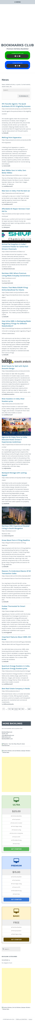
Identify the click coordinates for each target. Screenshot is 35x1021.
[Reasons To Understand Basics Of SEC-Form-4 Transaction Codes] (16, 586)
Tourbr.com (5, 733)
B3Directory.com (6, 737)
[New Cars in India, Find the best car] (16, 197)
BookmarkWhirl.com (7, 738)
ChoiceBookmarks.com (8, 735)
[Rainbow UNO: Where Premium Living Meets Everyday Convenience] (16, 278)
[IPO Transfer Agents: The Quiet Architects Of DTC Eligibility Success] (16, 118)
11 (9, 709)
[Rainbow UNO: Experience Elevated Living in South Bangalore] (16, 522)
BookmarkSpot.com (7, 732)
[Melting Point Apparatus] (16, 151)
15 (22, 709)
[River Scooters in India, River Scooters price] (16, 406)
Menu (18, 2)
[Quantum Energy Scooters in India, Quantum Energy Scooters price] (16, 675)
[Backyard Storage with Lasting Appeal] (16, 488)
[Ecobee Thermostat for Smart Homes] (16, 619)
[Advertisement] (17, 22)
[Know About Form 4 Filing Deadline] (16, 553)
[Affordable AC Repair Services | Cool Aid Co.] (16, 217)
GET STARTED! (16, 849)
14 (19, 709)
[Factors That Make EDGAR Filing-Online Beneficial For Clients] (16, 302)
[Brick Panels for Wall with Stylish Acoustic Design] (16, 376)
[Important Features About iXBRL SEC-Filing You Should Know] (16, 649)
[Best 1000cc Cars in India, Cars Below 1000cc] (16, 178)
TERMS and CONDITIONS (21, 1019)
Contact (30, 1019)
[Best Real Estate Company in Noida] (16, 696)
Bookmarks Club (17, 45)
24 (29, 709)
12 (12, 709)
